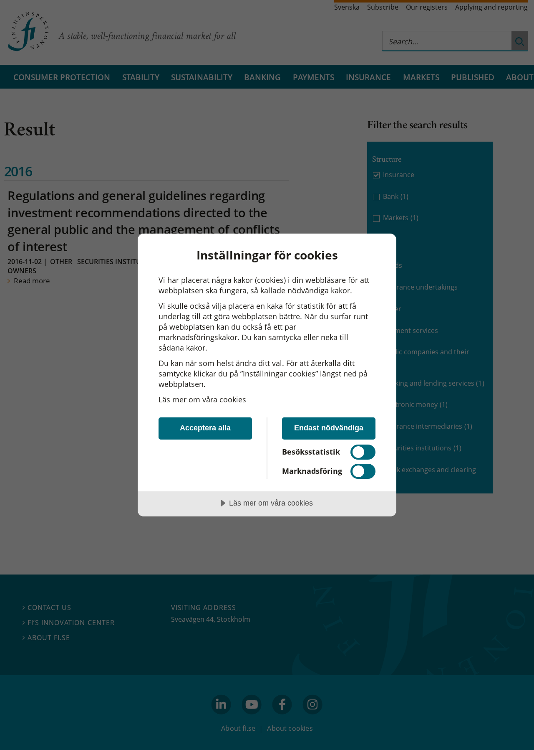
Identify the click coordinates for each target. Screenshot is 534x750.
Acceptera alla (205, 428)
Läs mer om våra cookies (202, 399)
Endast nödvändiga (328, 428)
